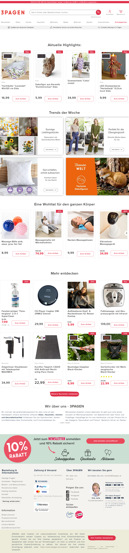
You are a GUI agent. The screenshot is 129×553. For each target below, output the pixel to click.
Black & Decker (74, 363)
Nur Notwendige (107, 546)
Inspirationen (103, 22)
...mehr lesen (64, 423)
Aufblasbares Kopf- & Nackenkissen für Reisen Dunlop (81, 314)
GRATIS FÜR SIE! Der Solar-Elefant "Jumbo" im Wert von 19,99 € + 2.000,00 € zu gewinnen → (64, 2)
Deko (18, 22)
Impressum (91, 546)
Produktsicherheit (9, 518)
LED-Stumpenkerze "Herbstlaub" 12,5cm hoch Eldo (111, 88)
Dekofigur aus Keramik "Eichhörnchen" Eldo (47, 85)
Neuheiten (5, 22)
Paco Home (39, 363)
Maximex (5, 363)
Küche (28, 22)
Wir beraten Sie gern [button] (100, 470)
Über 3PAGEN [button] (74, 470)
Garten (89, 22)
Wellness (54, 22)
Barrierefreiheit (8, 521)
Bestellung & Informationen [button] (10, 471)
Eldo (37, 81)
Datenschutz (103, 548)
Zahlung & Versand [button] (45, 470)
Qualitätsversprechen (11, 528)
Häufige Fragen (8, 478)
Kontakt (5, 494)
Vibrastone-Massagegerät (107, 242)
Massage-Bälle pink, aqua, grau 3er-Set (12, 242)
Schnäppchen (121, 22)
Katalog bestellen (9, 491)
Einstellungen (92, 548)
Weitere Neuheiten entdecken (64, 394)
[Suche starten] (98, 12)
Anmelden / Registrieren (12, 481)
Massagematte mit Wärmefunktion (45, 241)
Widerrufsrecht (8, 515)
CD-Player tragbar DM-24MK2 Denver (47, 312)
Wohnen (77, 22)
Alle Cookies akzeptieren (102, 538)
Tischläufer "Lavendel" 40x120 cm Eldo (14, 87)
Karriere (69, 479)
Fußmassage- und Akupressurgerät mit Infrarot (114, 312)
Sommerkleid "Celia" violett (79, 82)
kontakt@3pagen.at (113, 476)
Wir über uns (71, 476)
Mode (65, 22)
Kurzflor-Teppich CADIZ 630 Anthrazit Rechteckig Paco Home (47, 369)
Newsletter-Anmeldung (12, 497)
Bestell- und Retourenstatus (14, 485)
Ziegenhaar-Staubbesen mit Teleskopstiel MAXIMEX (14, 369)
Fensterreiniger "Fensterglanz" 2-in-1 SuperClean (13, 314)
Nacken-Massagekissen (80, 240)
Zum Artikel (21, 99)
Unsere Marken (8, 524)
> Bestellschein (95, 17)
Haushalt (41, 22)
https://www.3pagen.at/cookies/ (54, 547)
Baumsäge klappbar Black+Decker (78, 368)
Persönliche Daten (10, 488)
